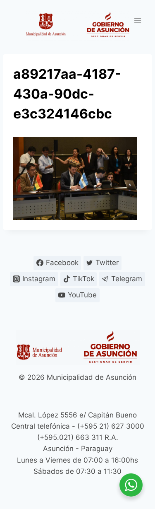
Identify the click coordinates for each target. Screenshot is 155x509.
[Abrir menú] (137, 20)
